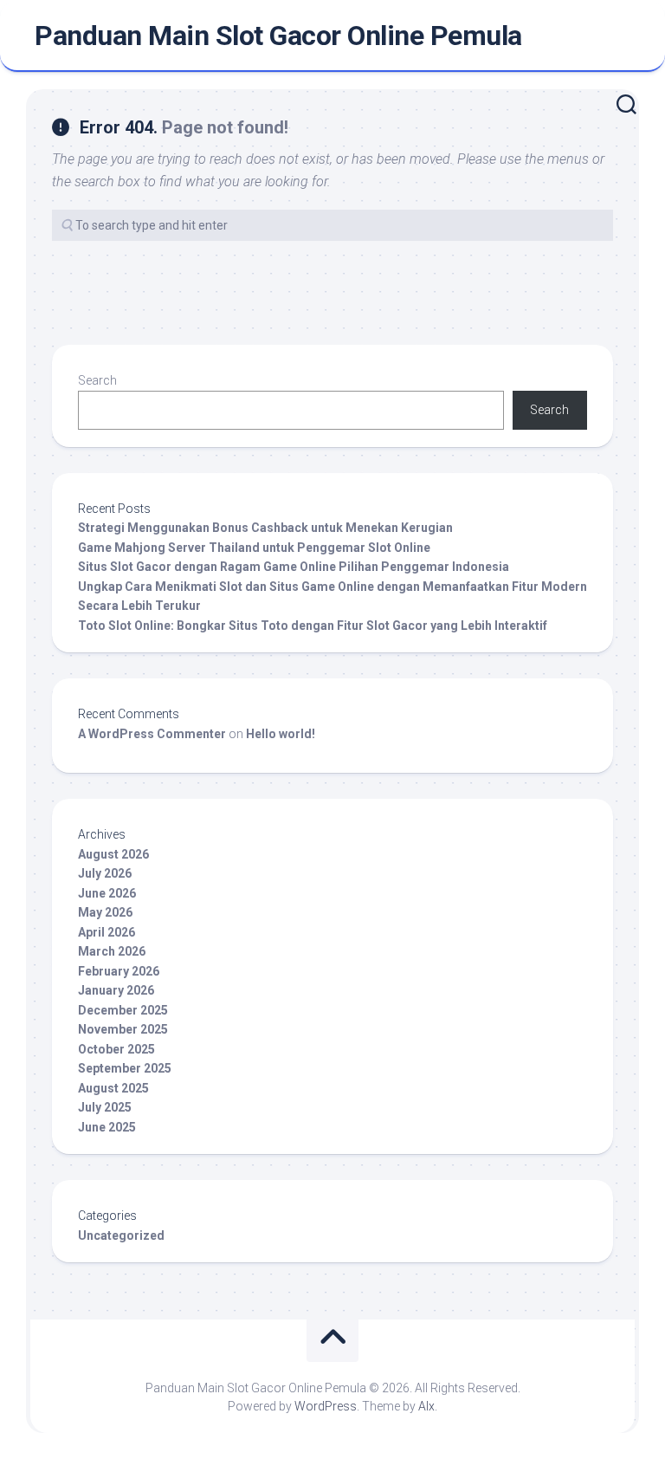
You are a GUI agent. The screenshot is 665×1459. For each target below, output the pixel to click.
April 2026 (106, 932)
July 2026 (105, 873)
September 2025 (124, 1068)
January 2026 (116, 990)
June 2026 (107, 893)
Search (97, 380)
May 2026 (105, 912)
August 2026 (113, 854)
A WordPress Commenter (152, 734)
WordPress (325, 1406)
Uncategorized (121, 1235)
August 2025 (113, 1088)
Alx (426, 1406)
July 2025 (105, 1107)
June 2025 (107, 1127)
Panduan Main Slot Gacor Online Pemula (278, 35)
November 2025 (123, 1029)
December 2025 (123, 1010)
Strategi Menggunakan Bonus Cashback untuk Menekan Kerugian (265, 528)
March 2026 (111, 951)
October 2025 (116, 1049)
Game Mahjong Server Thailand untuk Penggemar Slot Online (254, 547)
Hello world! (280, 734)
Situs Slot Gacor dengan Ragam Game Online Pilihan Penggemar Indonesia (293, 567)
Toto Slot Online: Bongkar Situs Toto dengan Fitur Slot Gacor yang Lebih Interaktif (312, 625)
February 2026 (118, 971)
